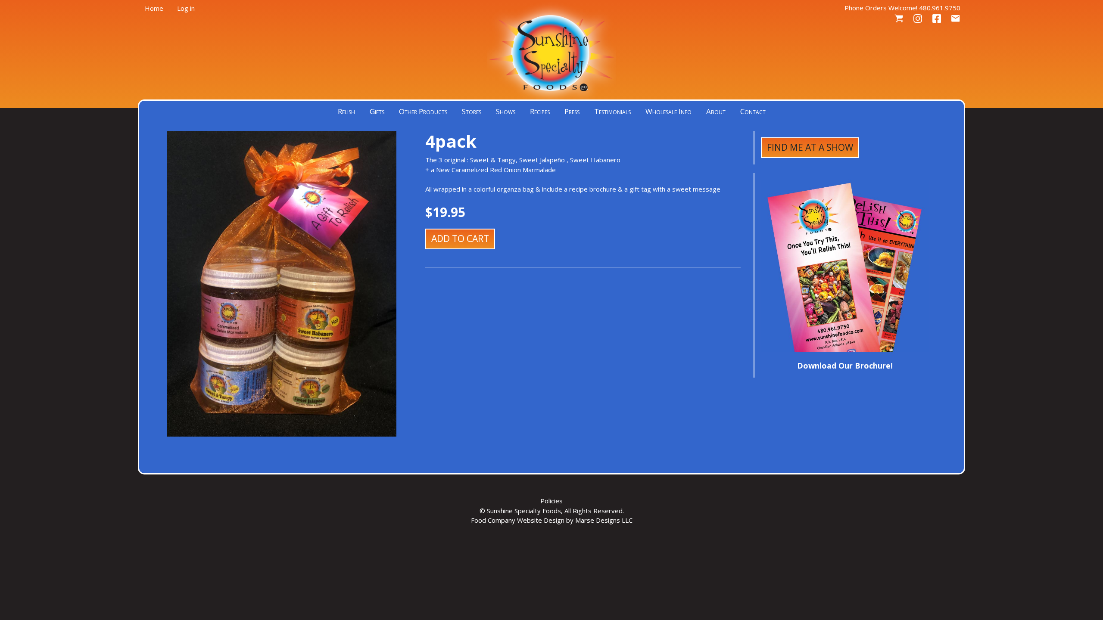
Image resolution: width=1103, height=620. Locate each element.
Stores (471, 111)
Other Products (423, 111)
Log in (186, 8)
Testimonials (612, 111)
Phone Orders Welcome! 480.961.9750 (902, 7)
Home (154, 8)
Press (572, 111)
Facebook (936, 18)
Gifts (377, 111)
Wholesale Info (668, 111)
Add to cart (460, 238)
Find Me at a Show (810, 147)
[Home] (551, 52)
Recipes (540, 111)
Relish (346, 111)
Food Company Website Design (517, 520)
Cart (898, 18)
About (716, 111)
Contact (955, 18)
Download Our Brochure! (845, 365)
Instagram (917, 18)
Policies (551, 500)
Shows (505, 111)
